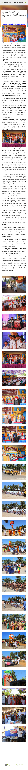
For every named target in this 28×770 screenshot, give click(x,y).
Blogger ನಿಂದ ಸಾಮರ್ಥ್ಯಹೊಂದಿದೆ (15, 765)
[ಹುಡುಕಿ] (26, 2)
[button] (3, 20)
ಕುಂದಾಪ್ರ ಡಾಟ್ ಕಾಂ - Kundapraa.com (13, 2)
